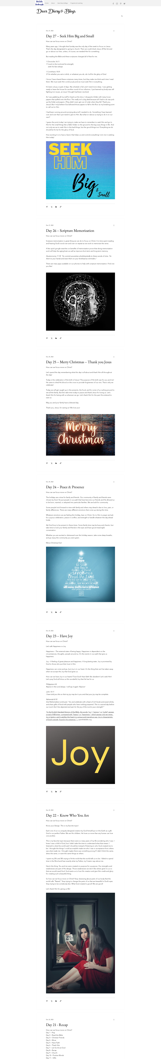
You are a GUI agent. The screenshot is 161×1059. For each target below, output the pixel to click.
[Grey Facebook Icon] (113, 3)
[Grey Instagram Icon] (117, 3)
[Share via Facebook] (47, 207)
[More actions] (114, 31)
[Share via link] (60, 207)
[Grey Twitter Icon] (124, 3)
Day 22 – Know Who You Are (67, 815)
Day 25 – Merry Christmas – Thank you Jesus (78, 361)
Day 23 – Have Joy (59, 635)
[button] (122, 16)
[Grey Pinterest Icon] (121, 3)
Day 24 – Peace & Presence (65, 486)
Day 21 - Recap (57, 1024)
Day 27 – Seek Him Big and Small (70, 36)
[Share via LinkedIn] (56, 207)
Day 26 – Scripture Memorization (70, 230)
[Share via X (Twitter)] (51, 207)
